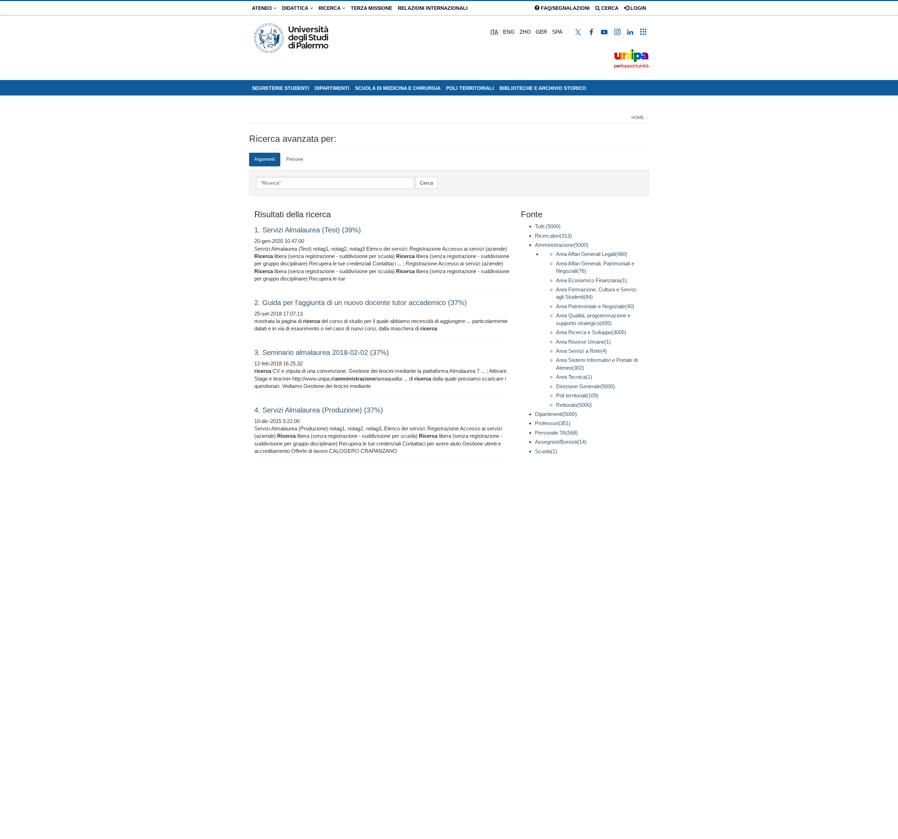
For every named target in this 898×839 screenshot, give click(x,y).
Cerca (609, 8)
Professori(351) (552, 423)
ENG (509, 32)
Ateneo (262, 8)
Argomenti (264, 159)
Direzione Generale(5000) (585, 386)
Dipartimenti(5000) (556, 414)
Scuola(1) (546, 451)
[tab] (264, 159)
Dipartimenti (332, 88)
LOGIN (637, 8)
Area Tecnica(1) (574, 377)
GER (541, 32)
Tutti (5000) (548, 226)
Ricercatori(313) (553, 236)
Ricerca (330, 8)
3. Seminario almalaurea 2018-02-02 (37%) (321, 352)
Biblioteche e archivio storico (543, 88)
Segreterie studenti (280, 88)
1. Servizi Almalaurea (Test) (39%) (307, 230)
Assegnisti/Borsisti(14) (561, 442)
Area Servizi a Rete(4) (581, 351)
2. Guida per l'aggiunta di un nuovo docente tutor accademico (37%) (360, 302)
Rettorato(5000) (574, 405)
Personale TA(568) (556, 433)
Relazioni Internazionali (433, 8)
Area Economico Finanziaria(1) (591, 280)
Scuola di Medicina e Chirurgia (398, 88)
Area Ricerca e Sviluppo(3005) (591, 332)
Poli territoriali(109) (577, 395)
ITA (494, 32)
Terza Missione (371, 8)
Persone (294, 159)
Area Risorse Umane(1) (583, 342)
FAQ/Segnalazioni (565, 8)
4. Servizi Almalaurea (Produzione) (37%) (318, 410)
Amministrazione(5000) (561, 245)
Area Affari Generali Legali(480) (591, 254)
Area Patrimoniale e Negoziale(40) (595, 306)
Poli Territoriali (470, 88)
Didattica (296, 8)
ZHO (525, 32)
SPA (557, 32)
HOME (637, 117)
